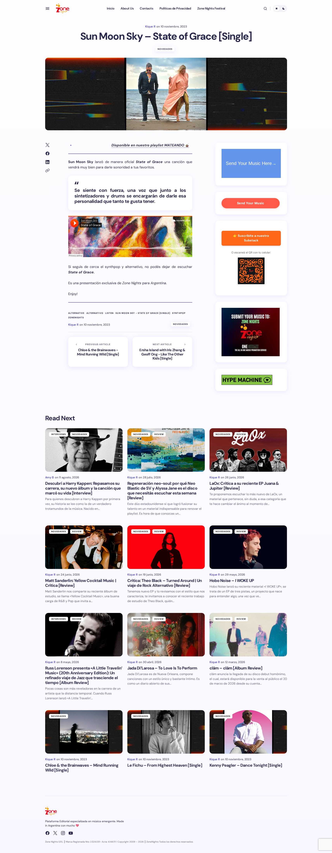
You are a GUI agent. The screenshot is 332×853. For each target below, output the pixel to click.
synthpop (178, 313)
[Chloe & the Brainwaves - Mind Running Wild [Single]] (98, 352)
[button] (47, 8)
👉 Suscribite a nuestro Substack (251, 238)
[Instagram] (63, 833)
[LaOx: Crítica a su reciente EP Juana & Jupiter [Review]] (248, 450)
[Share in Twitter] (47, 145)
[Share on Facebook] (47, 153)
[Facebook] (47, 833)
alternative (76, 313)
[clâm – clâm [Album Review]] (248, 634)
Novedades (165, 49)
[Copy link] (47, 170)
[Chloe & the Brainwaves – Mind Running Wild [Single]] (84, 732)
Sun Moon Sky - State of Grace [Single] (143, 313)
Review (159, 434)
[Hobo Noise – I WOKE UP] (248, 547)
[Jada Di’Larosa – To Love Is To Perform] (166, 634)
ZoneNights (76, 317)
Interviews (58, 434)
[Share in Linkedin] (47, 162)
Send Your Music (250, 203)
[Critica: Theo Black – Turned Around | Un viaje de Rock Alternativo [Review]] (166, 547)
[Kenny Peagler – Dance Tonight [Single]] (248, 732)
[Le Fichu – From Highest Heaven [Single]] (166, 732)
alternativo (94, 313)
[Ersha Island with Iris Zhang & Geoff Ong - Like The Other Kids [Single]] (162, 352)
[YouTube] (71, 833)
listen (109, 313)
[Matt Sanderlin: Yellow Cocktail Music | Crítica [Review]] (84, 547)
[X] (55, 833)
